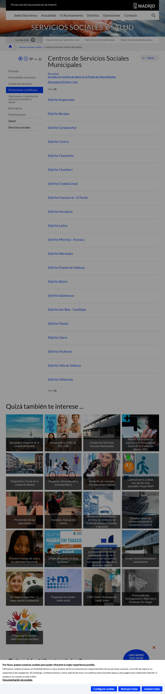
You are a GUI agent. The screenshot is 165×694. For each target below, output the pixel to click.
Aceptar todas (152, 688)
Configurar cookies (103, 688)
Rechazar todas (129, 688)
